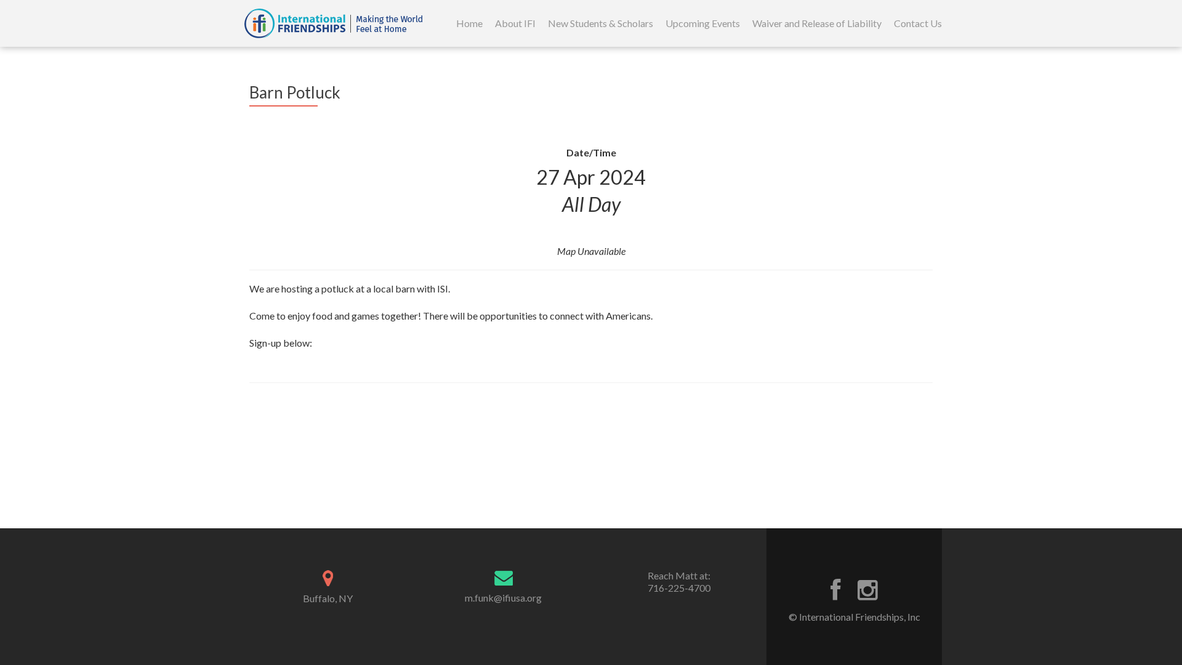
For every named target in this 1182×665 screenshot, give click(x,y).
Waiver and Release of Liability (817, 23)
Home (469, 23)
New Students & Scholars (600, 23)
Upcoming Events (702, 23)
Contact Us (918, 23)
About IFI (515, 23)
